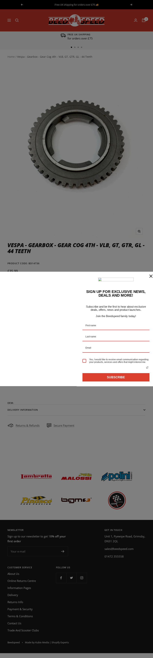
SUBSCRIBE (116, 377)
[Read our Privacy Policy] (147, 367)
